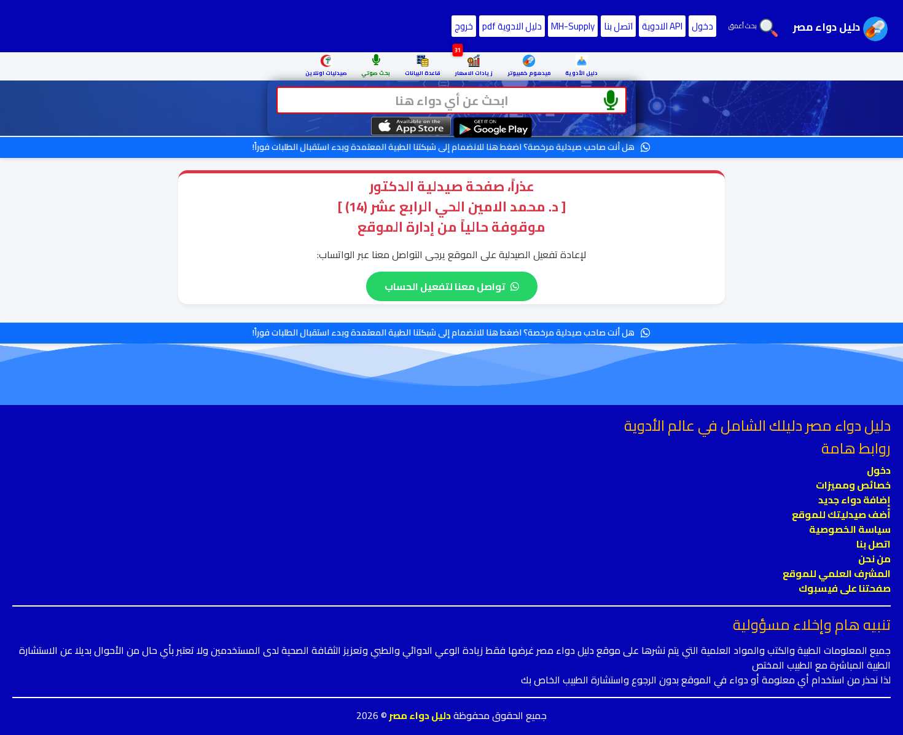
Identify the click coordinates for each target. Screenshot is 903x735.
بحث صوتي (375, 73)
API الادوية (662, 26)
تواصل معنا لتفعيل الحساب (445, 286)
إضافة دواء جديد (854, 499)
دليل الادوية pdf (512, 26)
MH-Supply (573, 26)
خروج (464, 26)
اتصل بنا (618, 26)
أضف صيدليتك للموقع (841, 514)
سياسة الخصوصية (850, 529)
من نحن (874, 558)
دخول (702, 26)
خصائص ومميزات (853, 485)
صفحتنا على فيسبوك (845, 588)
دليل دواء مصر (419, 715)
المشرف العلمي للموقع (837, 573)
